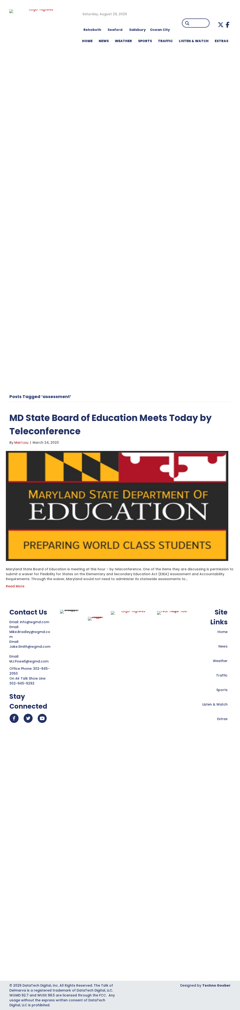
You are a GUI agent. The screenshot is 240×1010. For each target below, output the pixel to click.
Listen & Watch (215, 704)
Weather (220, 661)
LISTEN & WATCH (194, 41)
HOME (87, 41)
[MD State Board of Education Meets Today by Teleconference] (117, 505)
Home (223, 631)
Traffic (222, 675)
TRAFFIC (165, 41)
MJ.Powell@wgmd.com (29, 661)
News (223, 646)
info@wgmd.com (35, 622)
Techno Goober (216, 985)
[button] (221, 25)
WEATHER (123, 41)
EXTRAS (221, 41)
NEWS (104, 41)
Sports (145, 41)
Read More (15, 586)
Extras (222, 719)
